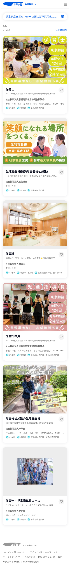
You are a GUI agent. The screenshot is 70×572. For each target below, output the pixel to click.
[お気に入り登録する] (61, 90)
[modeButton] (30, 4)
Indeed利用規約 (31, 561)
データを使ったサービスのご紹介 (19, 557)
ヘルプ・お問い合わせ (13, 552)
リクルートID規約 (11, 561)
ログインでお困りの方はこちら (42, 552)
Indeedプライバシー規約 (50, 557)
